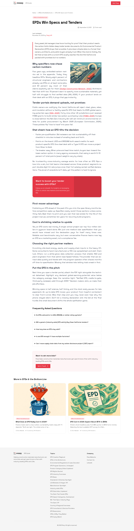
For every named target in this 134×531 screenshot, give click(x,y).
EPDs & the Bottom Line (45, 13)
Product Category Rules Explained (61, 468)
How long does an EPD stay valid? (48, 329)
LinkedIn (89, 463)
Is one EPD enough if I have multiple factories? (53, 336)
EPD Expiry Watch (56, 517)
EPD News (53, 477)
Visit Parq (116, 3)
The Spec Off (54, 503)
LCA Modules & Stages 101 (59, 483)
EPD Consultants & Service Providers (62, 508)
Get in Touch (42, 366)
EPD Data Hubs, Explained (58, 491)
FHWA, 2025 (89, 116)
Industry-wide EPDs (56, 488)
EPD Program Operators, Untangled (61, 466)
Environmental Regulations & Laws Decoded (64, 463)
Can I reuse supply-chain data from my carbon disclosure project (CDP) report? (64, 343)
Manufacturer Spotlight (58, 485)
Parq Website (91, 457)
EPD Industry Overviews (58, 474)
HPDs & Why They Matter (58, 514)
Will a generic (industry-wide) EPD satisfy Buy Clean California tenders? (62, 322)
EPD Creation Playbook (57, 457)
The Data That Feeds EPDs (59, 494)
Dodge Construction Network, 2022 (75, 89)
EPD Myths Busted (56, 471)
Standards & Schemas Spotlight (61, 480)
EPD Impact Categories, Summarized (62, 497)
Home (34, 13)
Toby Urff (49, 35)
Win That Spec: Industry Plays (60, 500)
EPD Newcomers (55, 511)
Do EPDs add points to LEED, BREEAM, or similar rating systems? (59, 315)
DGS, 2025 (54, 113)
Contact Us (90, 460)
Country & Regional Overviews (60, 505)
